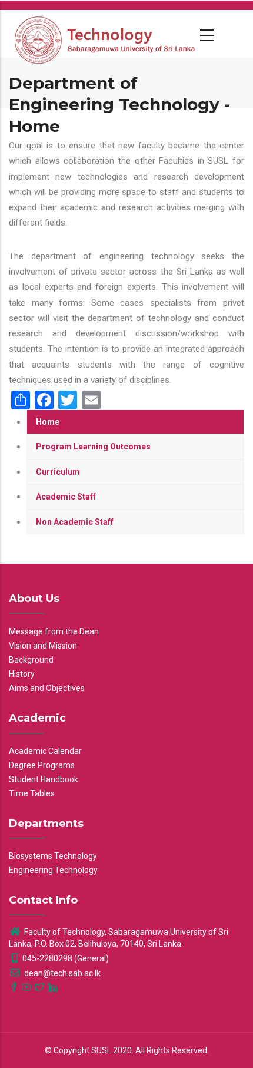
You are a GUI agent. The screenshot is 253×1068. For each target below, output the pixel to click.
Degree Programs (42, 765)
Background (31, 659)
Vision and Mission (43, 645)
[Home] (106, 33)
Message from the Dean (54, 631)
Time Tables (32, 793)
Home (47, 421)
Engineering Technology (53, 870)
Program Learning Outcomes (93, 446)
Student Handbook (43, 779)
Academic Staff (66, 496)
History (22, 674)
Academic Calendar (45, 751)
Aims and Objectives (47, 688)
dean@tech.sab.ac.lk (61, 973)
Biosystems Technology (53, 856)
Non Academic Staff (75, 522)
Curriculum (58, 472)
